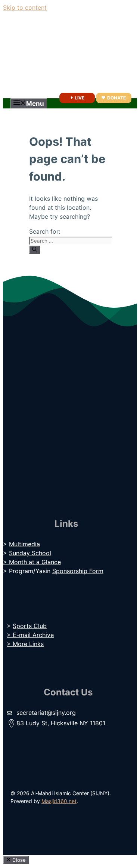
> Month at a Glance (32, 562)
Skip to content (25, 7)
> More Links (25, 644)
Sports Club (30, 626)
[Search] (34, 250)
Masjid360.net (59, 801)
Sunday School (30, 553)
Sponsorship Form (77, 571)
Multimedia (24, 544)
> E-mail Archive (30, 635)
